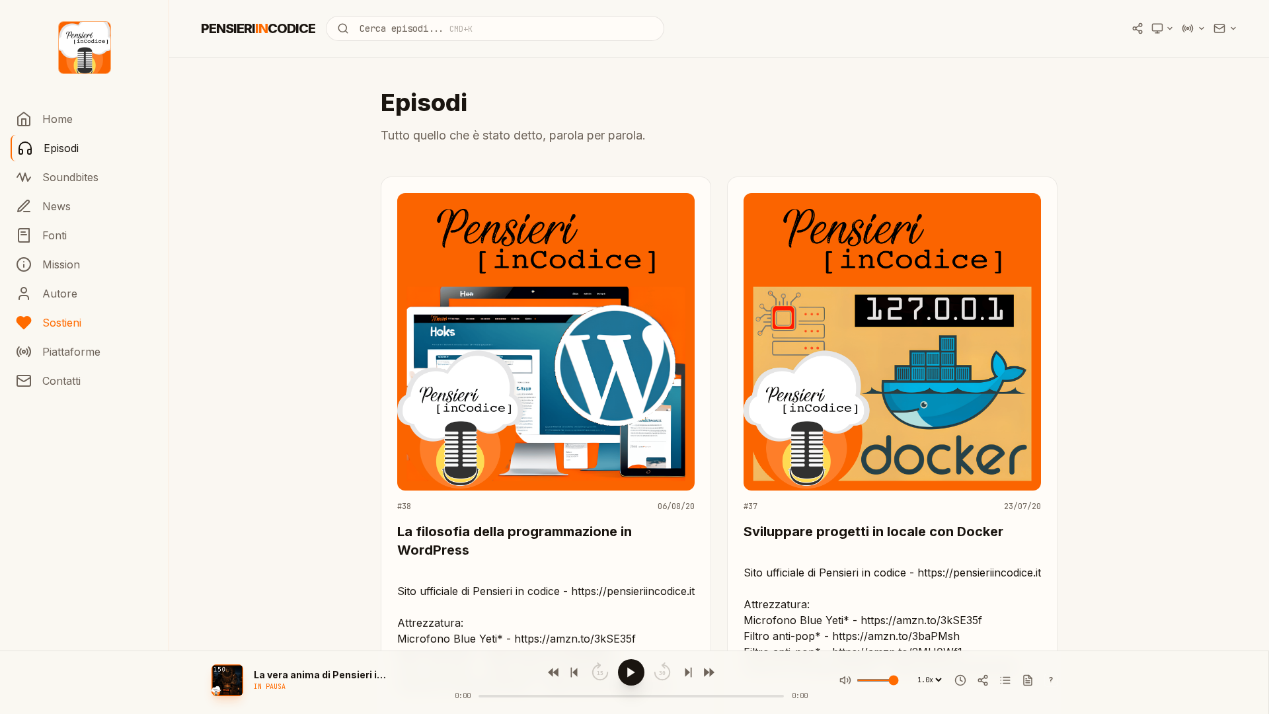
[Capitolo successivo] (686, 672)
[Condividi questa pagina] (1137, 28)
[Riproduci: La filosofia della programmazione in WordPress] (546, 352)
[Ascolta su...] (1194, 28)
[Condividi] (983, 680)
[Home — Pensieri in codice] (84, 47)
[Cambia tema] (1162, 28)
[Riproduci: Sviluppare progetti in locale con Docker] (892, 352)
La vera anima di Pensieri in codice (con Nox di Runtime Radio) (320, 674)
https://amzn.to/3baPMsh (896, 636)
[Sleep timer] (960, 680)
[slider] (631, 696)
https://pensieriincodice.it (633, 591)
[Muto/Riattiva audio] (845, 680)
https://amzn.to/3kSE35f (575, 638)
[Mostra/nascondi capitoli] (1005, 680)
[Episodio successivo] (707, 672)
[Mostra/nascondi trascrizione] (1028, 680)
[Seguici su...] (1225, 28)
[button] (227, 680)
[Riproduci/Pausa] (631, 672)
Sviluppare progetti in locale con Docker (873, 531)
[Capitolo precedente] (575, 672)
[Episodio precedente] (554, 672)
